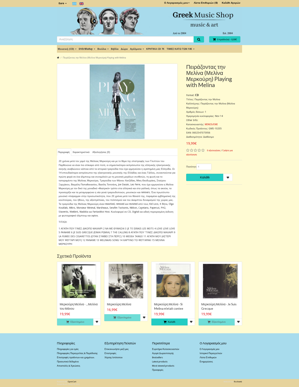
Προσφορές (157, 370)
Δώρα (124, 49)
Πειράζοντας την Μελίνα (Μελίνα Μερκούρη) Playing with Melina (94, 57)
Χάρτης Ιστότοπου (114, 357)
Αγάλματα (136, 49)
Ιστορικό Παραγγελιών (211, 353)
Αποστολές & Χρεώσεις (68, 365)
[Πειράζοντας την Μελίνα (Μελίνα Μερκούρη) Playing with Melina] (117, 102)
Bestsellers (157, 357)
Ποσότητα (190, 166)
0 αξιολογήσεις (214, 150)
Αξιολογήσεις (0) (101, 152)
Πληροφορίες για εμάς (68, 349)
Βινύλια (102, 49)
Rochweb (238, 382)
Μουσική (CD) (66, 49)
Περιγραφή (64, 152)
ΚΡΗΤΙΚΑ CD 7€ (155, 49)
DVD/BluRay (86, 49)
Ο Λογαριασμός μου (176, 2)
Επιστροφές (110, 353)
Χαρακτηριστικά (81, 152)
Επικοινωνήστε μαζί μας (117, 349)
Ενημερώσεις (206, 361)
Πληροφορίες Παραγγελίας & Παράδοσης (77, 353)
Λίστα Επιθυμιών (208, 357)
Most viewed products (163, 365)
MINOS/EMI (211, 124)
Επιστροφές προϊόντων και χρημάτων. (76, 357)
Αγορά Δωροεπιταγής (163, 353)
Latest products (159, 361)
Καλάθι (205, 177)
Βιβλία (115, 49)
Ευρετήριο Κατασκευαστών (165, 349)
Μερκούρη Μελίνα (119, 304)
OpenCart (72, 382)
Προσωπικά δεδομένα (68, 361)
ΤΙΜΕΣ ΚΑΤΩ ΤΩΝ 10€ (180, 49)
